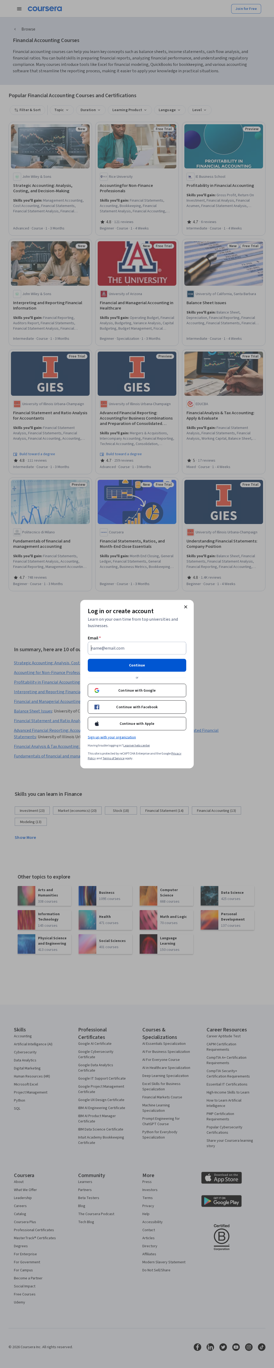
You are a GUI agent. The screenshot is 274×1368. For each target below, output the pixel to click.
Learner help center (136, 745)
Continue (137, 665)
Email (94, 637)
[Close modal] (186, 607)
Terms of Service (113, 758)
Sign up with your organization (112, 737)
